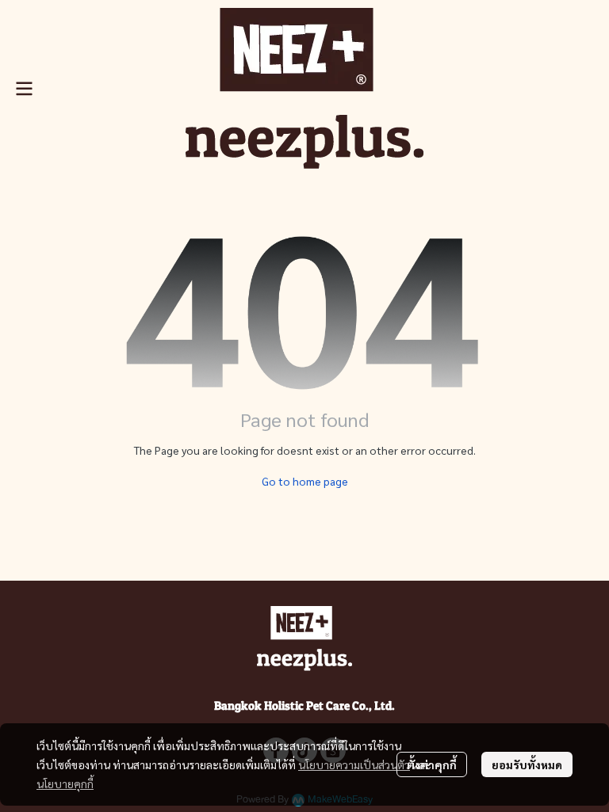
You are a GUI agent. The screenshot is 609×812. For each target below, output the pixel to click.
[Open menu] (24, 89)
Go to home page (305, 481)
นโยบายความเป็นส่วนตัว (354, 764)
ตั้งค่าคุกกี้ (432, 764)
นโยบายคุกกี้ (65, 783)
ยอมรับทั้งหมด (527, 764)
